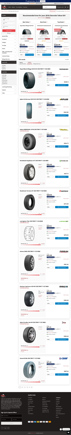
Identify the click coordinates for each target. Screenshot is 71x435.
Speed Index (4, 62)
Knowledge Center (45, 410)
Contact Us (44, 397)
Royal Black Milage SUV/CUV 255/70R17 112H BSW (35, 69)
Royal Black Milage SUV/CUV (26, 25)
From (48, 17)
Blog (29, 411)
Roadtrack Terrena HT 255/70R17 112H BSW (33, 191)
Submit (11, 423)
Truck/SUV (40, 328)
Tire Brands (30, 397)
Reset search (53, 11)
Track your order (60, 7)
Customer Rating (5, 56)
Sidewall (4, 90)
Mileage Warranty (36, 63)
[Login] (65, 7)
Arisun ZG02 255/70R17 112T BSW (30, 251)
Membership (44, 402)
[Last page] (32, 387)
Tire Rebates (30, 399)
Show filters (67, 59)
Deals (10, 7)
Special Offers (5, 36)
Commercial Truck (59, 408)
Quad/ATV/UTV (58, 410)
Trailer (57, 404)
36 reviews (22, 279)
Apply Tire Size (9, 30)
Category (4, 42)
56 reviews (22, 315)
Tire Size (4, 15)
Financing (25, 7)
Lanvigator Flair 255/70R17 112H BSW (31, 221)
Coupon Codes (44, 404)
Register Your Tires (45, 411)
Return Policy (30, 402)
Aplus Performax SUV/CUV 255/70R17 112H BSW (34, 99)
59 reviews (22, 351)
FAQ (28, 404)
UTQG (3, 93)
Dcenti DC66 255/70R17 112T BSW (30, 358)
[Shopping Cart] (68, 7)
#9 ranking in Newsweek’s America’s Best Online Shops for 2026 (10, 400)
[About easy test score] (26, 38)
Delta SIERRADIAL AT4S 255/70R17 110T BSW (33, 129)
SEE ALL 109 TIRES (41, 17)
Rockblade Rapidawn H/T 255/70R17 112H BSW (34, 160)
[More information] (30, 22)
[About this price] (33, 46)
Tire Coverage (44, 408)
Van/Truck (57, 403)
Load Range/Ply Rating (7, 86)
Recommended (23, 63)
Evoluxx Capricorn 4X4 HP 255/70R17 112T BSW (34, 286)
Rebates (13, 7)
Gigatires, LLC (33, 433)
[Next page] (30, 387)
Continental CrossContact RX (44, 25)
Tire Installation (19, 7)
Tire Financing (30, 401)
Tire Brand (4, 39)
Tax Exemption (30, 413)
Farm (57, 415)
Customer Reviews (31, 406)
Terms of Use (30, 408)
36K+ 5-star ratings (8, 401)
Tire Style (4, 45)
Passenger (58, 399)
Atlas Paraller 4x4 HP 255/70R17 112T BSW (33, 322)
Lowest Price (29, 63)
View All (57, 417)
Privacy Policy (30, 410)
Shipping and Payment (46, 401)
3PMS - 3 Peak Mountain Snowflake (7, 52)
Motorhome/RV (58, 406)
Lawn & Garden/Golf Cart (60, 413)
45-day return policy (17, 405)
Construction (58, 411)
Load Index (4, 72)
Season (3, 48)
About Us (44, 399)
